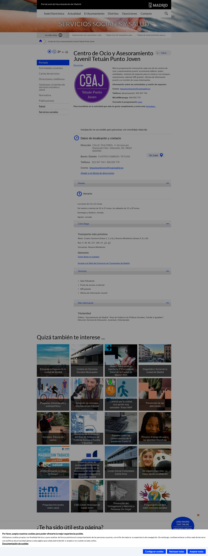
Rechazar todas (176, 551)
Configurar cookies (154, 551)
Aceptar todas (196, 551)
